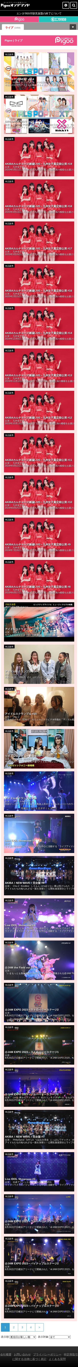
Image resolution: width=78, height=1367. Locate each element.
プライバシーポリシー (47, 1354)
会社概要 (6, 1354)
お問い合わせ (22, 1354)
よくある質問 (57, 1359)
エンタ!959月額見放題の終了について (39, 13)
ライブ (12, 27)
